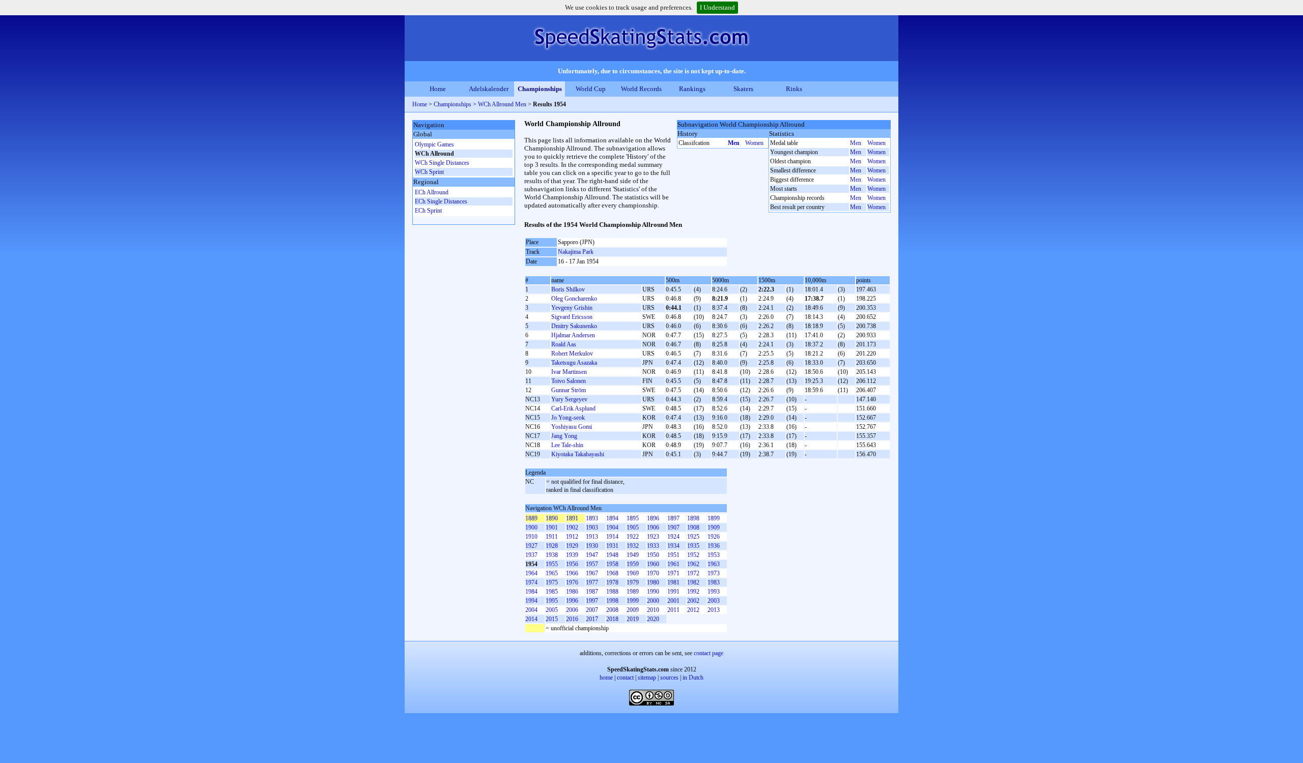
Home (438, 89)
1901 (552, 527)
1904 (612, 527)
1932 (633, 545)
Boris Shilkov (568, 289)
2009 (633, 609)
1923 (653, 536)
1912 (572, 536)
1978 (612, 582)
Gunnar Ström (568, 390)
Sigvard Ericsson (571, 316)
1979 (633, 582)
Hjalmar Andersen (573, 335)
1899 (713, 518)
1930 (592, 545)
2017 (592, 619)
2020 (653, 619)
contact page (708, 653)
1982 (693, 582)
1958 (612, 564)
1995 (552, 600)
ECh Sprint (428, 210)
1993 (713, 591)
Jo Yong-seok (568, 417)
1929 (572, 545)
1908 (693, 527)
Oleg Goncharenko (574, 298)
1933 (653, 545)
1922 (633, 536)
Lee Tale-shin (567, 445)
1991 (673, 591)
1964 (531, 573)
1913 (592, 536)
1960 (653, 564)
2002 (693, 600)
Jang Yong (564, 435)
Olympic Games (434, 144)
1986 (572, 591)
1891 (572, 518)
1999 (633, 600)
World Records (641, 89)
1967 (592, 573)
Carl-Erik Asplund (573, 408)
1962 (693, 564)
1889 (531, 518)
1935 (693, 545)
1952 (693, 555)
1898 (693, 518)
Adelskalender (488, 89)
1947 (592, 555)
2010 (653, 609)
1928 (552, 545)
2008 (612, 609)
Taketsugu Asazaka (574, 362)
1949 (633, 555)
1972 (693, 573)
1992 (693, 591)
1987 (592, 591)
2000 (653, 600)
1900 (531, 527)
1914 (612, 536)
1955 (552, 564)
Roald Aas (563, 344)
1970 (653, 573)
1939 (572, 555)
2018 (612, 619)
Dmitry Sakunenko (574, 326)
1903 (592, 527)
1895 (633, 518)
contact (625, 677)
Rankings (692, 89)
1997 (592, 600)
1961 (673, 564)
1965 (552, 573)
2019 (633, 619)
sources (669, 677)
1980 (653, 582)
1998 (612, 600)
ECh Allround (431, 192)
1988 (612, 591)
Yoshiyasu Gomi (571, 426)
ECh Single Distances (441, 201)
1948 (612, 555)
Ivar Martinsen (569, 371)
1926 (713, 536)
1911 (552, 536)
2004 (531, 609)
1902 (572, 527)
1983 (713, 582)
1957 (592, 564)
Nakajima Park (575, 251)
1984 (531, 591)
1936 (713, 545)
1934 (673, 545)
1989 (633, 591)
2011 (673, 609)
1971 (673, 573)
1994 (531, 600)
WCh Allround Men (502, 104)
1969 (633, 573)
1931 (612, 545)
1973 (713, 573)
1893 (592, 518)
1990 (653, 591)
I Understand (717, 7)
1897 (673, 518)
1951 (673, 555)
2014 (531, 619)
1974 (531, 582)
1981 (673, 582)
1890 (552, 518)
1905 (633, 527)
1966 (572, 573)
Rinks (794, 89)
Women (754, 142)
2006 (572, 609)
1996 (572, 600)
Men (734, 142)
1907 (673, 527)
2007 (592, 609)
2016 (572, 619)
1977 (592, 582)
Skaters (743, 89)
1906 (653, 527)
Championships (540, 89)
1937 (531, 555)
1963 (713, 564)
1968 (612, 573)
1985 (552, 591)
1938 (552, 555)
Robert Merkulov (572, 353)
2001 (673, 600)
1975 (552, 582)
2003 (713, 600)
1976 (572, 582)
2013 (713, 609)
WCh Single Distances (442, 162)
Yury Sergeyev (569, 399)
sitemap (647, 677)
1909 (713, 527)
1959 (633, 564)
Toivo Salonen (568, 381)
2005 (552, 609)
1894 (612, 518)
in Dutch (693, 677)
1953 (713, 555)
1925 (693, 536)
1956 (572, 564)
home (606, 677)
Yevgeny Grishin (571, 307)
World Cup (591, 89)
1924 (673, 536)
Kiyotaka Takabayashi (577, 454)
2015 (552, 619)
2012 (693, 609)
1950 (653, 555)
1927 (531, 545)
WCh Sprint (429, 171)
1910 (531, 536)
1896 (653, 518)
